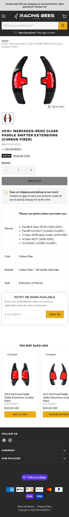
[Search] (62, 25)
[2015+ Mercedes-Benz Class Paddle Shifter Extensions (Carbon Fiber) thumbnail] (8, 118)
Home (5, 40)
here (24, 195)
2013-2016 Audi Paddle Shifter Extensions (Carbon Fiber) (19, 397)
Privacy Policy (45, 506)
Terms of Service (25, 506)
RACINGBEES (13, 149)
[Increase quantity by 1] (31, 170)
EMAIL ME (54, 314)
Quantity (6, 163)
